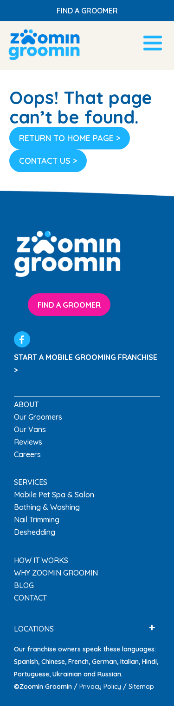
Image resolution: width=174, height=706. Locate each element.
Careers (27, 454)
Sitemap (141, 686)
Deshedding (34, 532)
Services (30, 482)
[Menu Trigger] (152, 42)
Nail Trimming (36, 519)
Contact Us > (48, 160)
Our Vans (30, 429)
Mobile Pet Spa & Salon (54, 494)
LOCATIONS (34, 628)
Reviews (28, 441)
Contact (30, 597)
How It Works (41, 560)
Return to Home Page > (69, 138)
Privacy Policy (100, 686)
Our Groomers (38, 416)
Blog (24, 585)
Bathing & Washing (47, 507)
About (26, 404)
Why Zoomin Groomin (56, 572)
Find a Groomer (87, 10)
